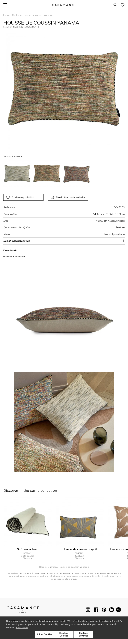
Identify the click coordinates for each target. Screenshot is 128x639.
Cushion (16, 15)
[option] (17, 174)
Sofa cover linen (27, 549)
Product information (14, 256)
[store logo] (64, 5)
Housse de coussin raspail (80, 549)
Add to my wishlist (23, 197)
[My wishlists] (123, 5)
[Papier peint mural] (118, 610)
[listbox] (64, 174)
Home (6, 15)
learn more (22, 627)
